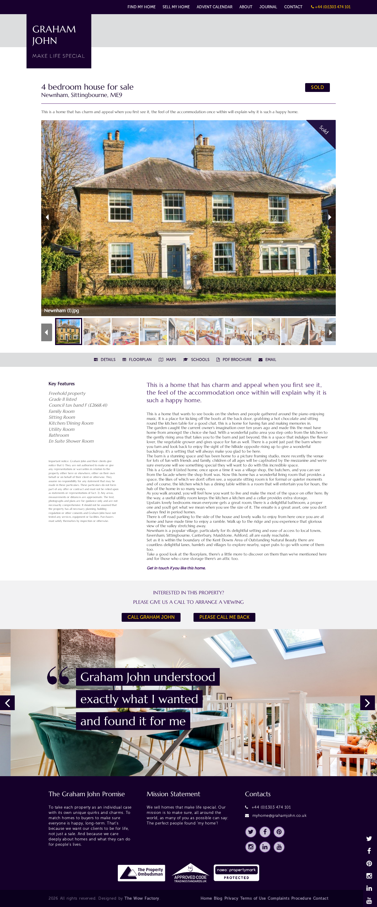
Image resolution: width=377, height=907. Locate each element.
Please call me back (224, 617)
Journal (268, 7)
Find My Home (142, 7)
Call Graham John (151, 617)
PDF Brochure (237, 359)
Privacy (231, 898)
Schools (199, 359)
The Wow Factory (142, 898)
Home (206, 898)
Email (270, 359)
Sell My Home (176, 7)
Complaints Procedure (289, 898)
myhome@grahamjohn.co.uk (279, 815)
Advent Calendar (214, 7)
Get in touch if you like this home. (176, 568)
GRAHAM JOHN (58, 41)
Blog (218, 898)
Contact (293, 7)
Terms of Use (253, 898)
